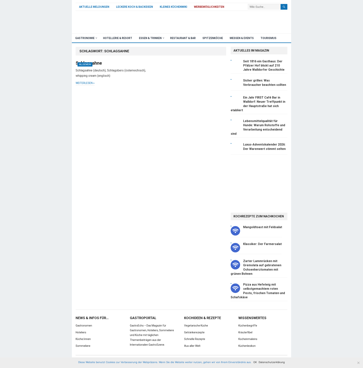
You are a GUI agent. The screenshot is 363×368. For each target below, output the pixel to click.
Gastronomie (85, 38)
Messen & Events (242, 38)
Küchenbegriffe (247, 325)
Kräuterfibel (245, 332)
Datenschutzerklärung (272, 362)
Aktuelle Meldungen (94, 6)
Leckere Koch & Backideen (134, 6)
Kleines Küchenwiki (173, 6)
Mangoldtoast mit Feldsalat (262, 227)
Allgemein (85, 64)
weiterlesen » (85, 83)
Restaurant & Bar (183, 38)
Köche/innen (83, 339)
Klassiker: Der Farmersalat (262, 244)
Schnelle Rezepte (194, 339)
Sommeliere (83, 345)
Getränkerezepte (194, 332)
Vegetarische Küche (196, 325)
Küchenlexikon (247, 345)
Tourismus (268, 38)
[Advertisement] (218, 22)
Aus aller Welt (192, 345)
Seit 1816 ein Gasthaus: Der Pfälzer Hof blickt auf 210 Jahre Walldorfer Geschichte (264, 66)
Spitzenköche (212, 38)
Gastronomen (84, 325)
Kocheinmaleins (247, 339)
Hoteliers (81, 332)
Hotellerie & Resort (117, 38)
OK (255, 362)
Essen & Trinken (150, 38)
